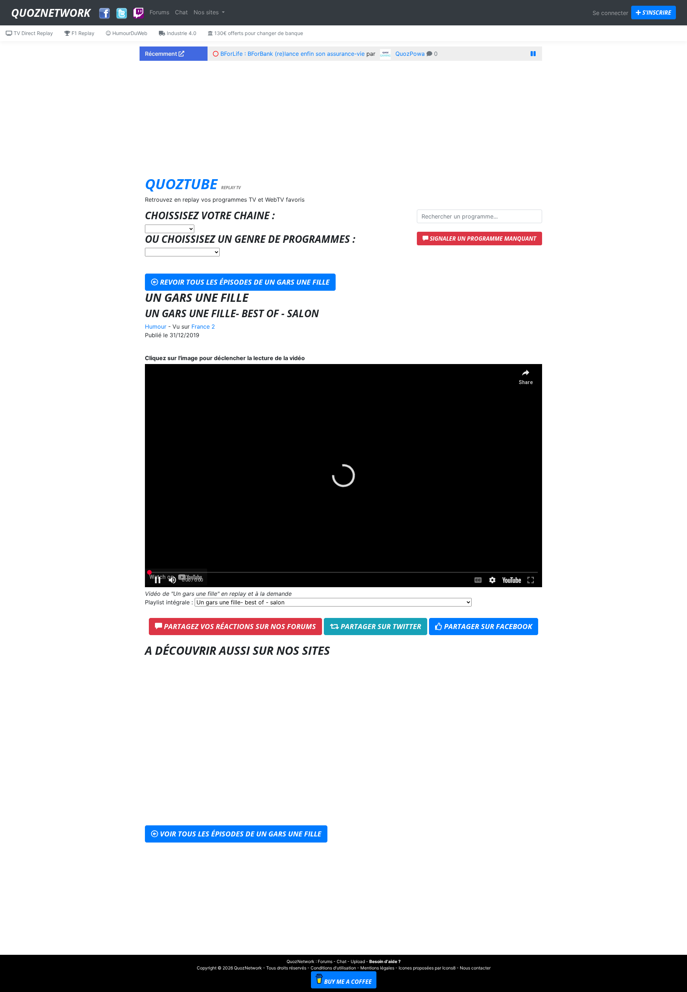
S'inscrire (656, 12)
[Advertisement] (343, 116)
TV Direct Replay (32, 33)
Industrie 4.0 (180, 33)
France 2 (203, 326)
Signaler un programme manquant (482, 238)
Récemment (162, 53)
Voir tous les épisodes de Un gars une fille (239, 834)
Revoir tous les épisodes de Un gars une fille (244, 282)
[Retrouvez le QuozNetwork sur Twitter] (121, 11)
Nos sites (207, 12)
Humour (155, 326)
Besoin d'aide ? (385, 961)
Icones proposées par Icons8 (427, 968)
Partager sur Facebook (487, 626)
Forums (159, 12)
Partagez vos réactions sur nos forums (239, 626)
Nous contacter (475, 968)
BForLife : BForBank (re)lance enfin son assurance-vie (292, 53)
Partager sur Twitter (380, 626)
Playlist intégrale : (170, 602)
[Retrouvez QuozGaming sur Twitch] (138, 13)
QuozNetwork (50, 12)
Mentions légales (377, 968)
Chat (181, 12)
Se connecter (610, 12)
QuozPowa (410, 53)
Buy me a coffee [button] (348, 982)
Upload (358, 961)
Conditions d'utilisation (333, 968)
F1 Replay (82, 33)
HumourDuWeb (129, 33)
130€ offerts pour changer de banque (258, 33)
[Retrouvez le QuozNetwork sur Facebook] (104, 11)
